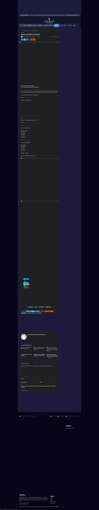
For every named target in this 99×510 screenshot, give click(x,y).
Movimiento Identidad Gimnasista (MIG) (29, 36)
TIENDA (74, 25)
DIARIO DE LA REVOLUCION (49, 25)
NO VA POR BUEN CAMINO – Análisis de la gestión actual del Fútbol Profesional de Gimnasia (52, 355)
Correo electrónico (24, 382)
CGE (36, 306)
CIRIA (65, 25)
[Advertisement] (49, 7)
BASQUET (31, 306)
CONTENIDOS (40, 25)
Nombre (22, 378)
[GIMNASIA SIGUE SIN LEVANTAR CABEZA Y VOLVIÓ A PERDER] (39, 350)
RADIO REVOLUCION (40, 506)
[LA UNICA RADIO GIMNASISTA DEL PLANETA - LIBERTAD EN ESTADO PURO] (49, 21)
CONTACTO (52, 503)
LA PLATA (61, 25)
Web (41, 382)
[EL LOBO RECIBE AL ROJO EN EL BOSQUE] (26, 350)
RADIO (35, 25)
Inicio (25, 25)
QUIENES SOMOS (53, 501)
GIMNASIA (56, 25)
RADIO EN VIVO (30, 25)
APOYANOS (70, 25)
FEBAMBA (42, 306)
